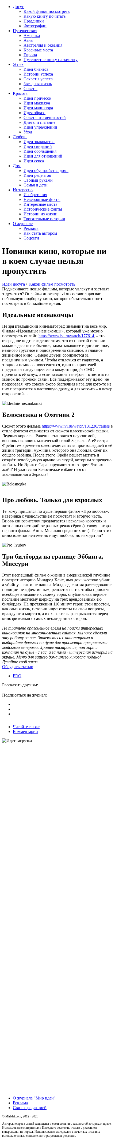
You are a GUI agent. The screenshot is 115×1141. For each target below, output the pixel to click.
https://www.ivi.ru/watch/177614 (66, 336)
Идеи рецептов (37, 175)
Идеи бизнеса (36, 69)
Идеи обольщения (40, 151)
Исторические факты (43, 209)
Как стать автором (40, 233)
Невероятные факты (42, 199)
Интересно (23, 190)
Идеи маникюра (38, 108)
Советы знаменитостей (45, 117)
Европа (30, 55)
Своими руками (38, 180)
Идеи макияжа (37, 103)
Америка (32, 35)
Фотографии (35, 26)
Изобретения (35, 194)
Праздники (34, 21)
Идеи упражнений (40, 127)
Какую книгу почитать (45, 16)
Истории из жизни (40, 214)
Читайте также (26, 726)
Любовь (20, 136)
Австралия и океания (43, 45)
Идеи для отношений (43, 156)
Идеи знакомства (39, 141)
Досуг (18, 6)
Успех (18, 64)
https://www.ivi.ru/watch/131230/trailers (76, 426)
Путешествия (25, 30)
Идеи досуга (13, 284)
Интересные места (40, 204)
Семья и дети (36, 185)
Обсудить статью (17, 666)
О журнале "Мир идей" (34, 1098)
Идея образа (34, 112)
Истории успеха (38, 74)
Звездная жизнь (38, 83)
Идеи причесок (37, 98)
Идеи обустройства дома (46, 170)
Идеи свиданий (38, 146)
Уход (28, 132)
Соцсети (31, 238)
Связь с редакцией (30, 1107)
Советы (30, 88)
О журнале (23, 223)
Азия (28, 40)
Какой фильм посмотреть (47, 11)
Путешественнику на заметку (51, 59)
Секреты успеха (38, 79)
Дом (17, 165)
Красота (20, 93)
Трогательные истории (44, 218)
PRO (17, 676)
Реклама (31, 228)
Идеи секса (34, 161)
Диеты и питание (39, 122)
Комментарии (25, 731)
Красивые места (38, 50)
